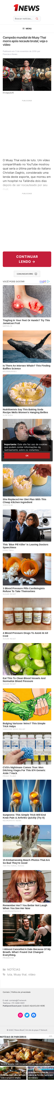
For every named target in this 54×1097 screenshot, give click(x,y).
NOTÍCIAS (13, 969)
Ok (27, 455)
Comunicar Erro (25, 274)
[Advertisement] (27, 129)
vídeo (31, 974)
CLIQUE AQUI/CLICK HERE (33, 1006)
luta (9, 974)
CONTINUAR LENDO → (27, 259)
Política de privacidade (21, 992)
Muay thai (20, 974)
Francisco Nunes (10, 54)
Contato (6, 992)
